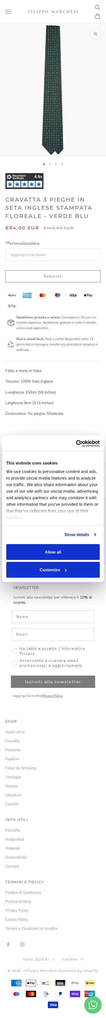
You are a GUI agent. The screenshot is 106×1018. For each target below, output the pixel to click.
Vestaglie (13, 777)
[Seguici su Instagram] (22, 944)
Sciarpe (11, 786)
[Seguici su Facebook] (8, 944)
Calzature (13, 795)
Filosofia (12, 830)
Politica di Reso (18, 901)
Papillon (12, 759)
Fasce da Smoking (20, 768)
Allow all (53, 551)
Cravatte (12, 741)
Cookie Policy (16, 919)
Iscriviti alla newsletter (53, 682)
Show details (76, 534)
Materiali (12, 848)
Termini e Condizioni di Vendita (31, 928)
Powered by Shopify (78, 971)
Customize (50, 569)
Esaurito (53, 276)
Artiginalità (14, 839)
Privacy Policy (52, 696)
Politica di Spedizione (23, 892)
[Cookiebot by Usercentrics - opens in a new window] (76, 443)
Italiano (70, 959)
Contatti (12, 866)
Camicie (11, 804)
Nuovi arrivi (14, 732)
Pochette (12, 750)
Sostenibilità (15, 857)
